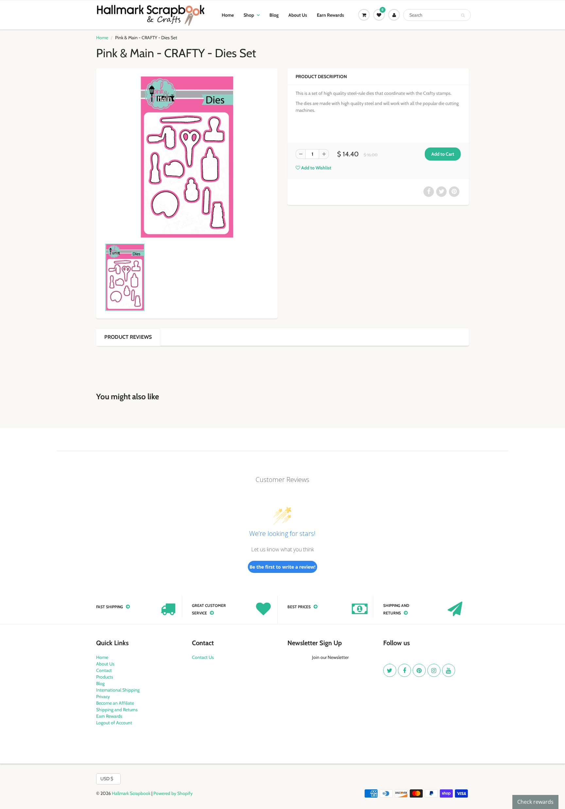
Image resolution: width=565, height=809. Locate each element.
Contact (104, 670)
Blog (274, 15)
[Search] (463, 15)
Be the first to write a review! (282, 567)
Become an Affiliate (115, 703)
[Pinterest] (419, 670)
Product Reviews (128, 337)
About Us (297, 15)
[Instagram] (433, 670)
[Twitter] (389, 670)
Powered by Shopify (173, 793)
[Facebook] (404, 670)
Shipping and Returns (117, 710)
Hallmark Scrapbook (131, 793)
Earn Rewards (330, 15)
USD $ (106, 779)
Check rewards (535, 801)
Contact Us (203, 657)
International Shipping (118, 690)
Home (228, 15)
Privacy (103, 696)
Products (104, 677)
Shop (249, 15)
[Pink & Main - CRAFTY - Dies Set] (186, 157)
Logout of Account (114, 723)
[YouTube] (448, 670)
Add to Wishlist (315, 168)
